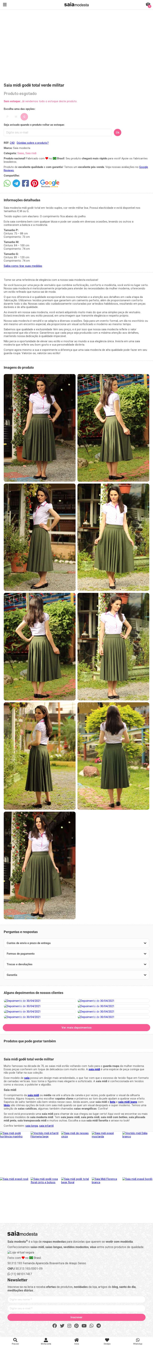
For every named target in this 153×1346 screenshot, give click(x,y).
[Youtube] (84, 1326)
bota (112, 1102)
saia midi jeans (127, 1102)
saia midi (94, 1069)
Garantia (12, 975)
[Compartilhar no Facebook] (25, 183)
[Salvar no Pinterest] (34, 183)
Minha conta (46, 1344)
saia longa (31, 1125)
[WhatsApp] (91, 1326)
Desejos (107, 1344)
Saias (20, 153)
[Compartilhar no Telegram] (16, 183)
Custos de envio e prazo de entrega (29, 943)
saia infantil (46, 1125)
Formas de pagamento (21, 953)
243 (12, 142)
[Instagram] (69, 1326)
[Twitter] (62, 1326)
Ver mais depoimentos (76, 1027)
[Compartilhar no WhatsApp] (7, 183)
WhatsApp (137, 1344)
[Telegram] (98, 1326)
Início (76, 1344)
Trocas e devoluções (19, 964)
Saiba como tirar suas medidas (23, 266)
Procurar (15, 1344)
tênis (7, 1105)
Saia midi (30, 153)
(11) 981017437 (21, 1274)
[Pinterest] (76, 1326)
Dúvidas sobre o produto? (33, 142)
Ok (117, 132)
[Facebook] (54, 1326)
